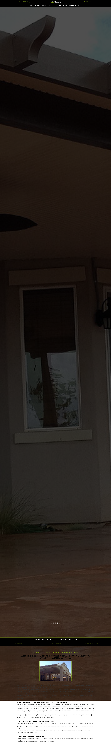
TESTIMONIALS (58, 7)
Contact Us (78, 7)
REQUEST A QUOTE (24, 2)
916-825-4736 (88, 2)
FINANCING (71, 7)
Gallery (51, 7)
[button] (36, 7)
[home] (56, 3)
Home (30, 7)
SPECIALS (65, 7)
